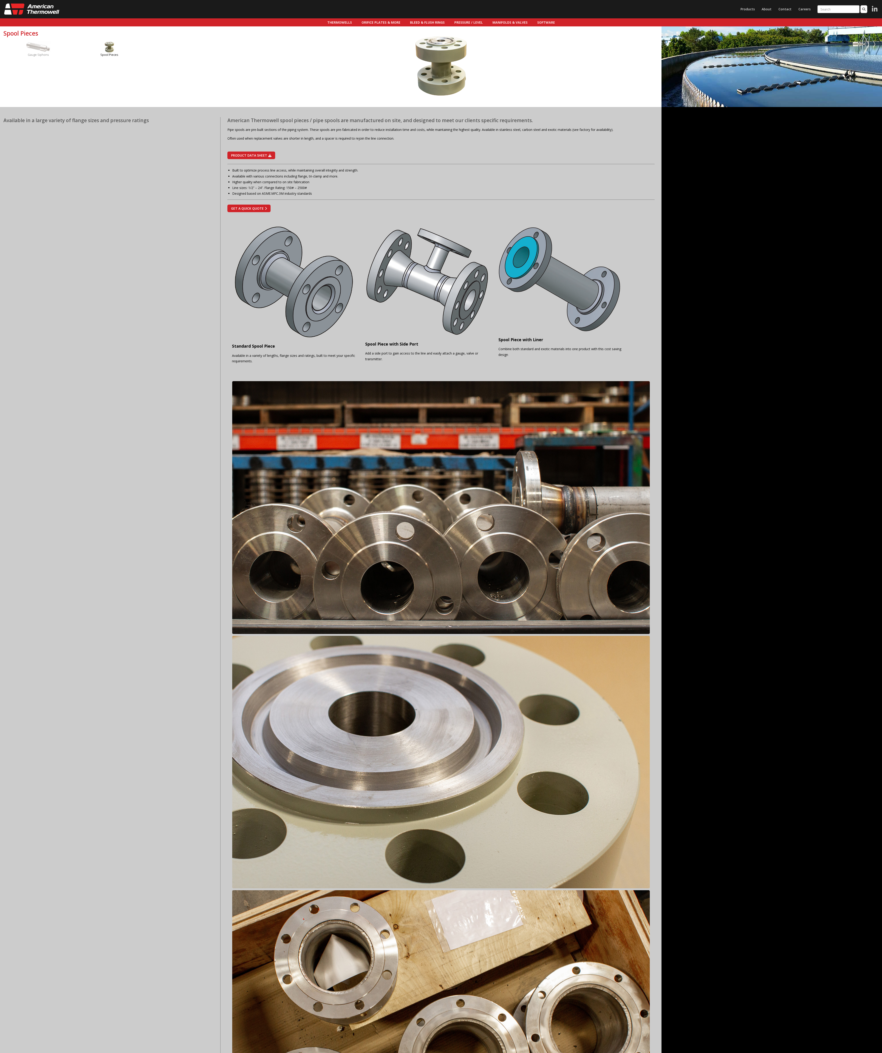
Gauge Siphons (38, 55)
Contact (785, 9)
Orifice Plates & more (381, 22)
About (767, 9)
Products (748, 9)
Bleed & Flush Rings (427, 22)
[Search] (863, 9)
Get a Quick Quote (247, 208)
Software (546, 22)
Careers (804, 9)
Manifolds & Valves (510, 22)
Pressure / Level (468, 22)
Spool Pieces (109, 55)
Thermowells (339, 22)
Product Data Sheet (249, 155)
